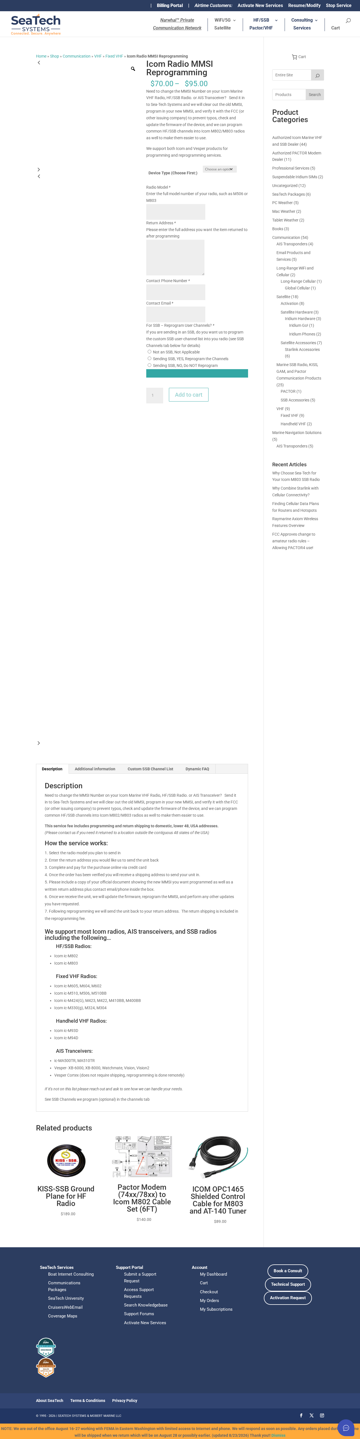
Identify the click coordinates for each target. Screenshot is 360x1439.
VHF (98, 56)
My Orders (209, 1300)
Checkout (209, 1291)
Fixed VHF (114, 56)
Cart (335, 28)
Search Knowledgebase (146, 1305)
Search (315, 94)
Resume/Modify (304, 5)
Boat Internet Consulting (71, 1274)
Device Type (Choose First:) (172, 173)
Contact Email (159, 303)
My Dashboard (213, 1274)
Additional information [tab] (95, 769)
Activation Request (288, 1297)
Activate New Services (260, 5)
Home (41, 56)
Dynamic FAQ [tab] (197, 769)
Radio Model (158, 187)
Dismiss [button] (278, 1435)
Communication (77, 56)
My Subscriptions (216, 1309)
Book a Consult (288, 1270)
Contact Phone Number (168, 280)
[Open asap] (346, 1427)
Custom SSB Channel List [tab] (150, 769)
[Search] (317, 75)
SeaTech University (66, 1298)
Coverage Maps (62, 1316)
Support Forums (139, 1313)
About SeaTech (49, 1400)
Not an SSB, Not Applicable (176, 352)
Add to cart (188, 394)
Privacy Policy (124, 1400)
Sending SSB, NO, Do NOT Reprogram (185, 365)
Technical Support (288, 1284)
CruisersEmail (65, 1307)
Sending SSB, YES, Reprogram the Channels (190, 359)
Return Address (161, 223)
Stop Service (339, 5)
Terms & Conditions (87, 1400)
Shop (54, 56)
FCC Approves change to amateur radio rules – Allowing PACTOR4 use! (293, 541)
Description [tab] (52, 769)
